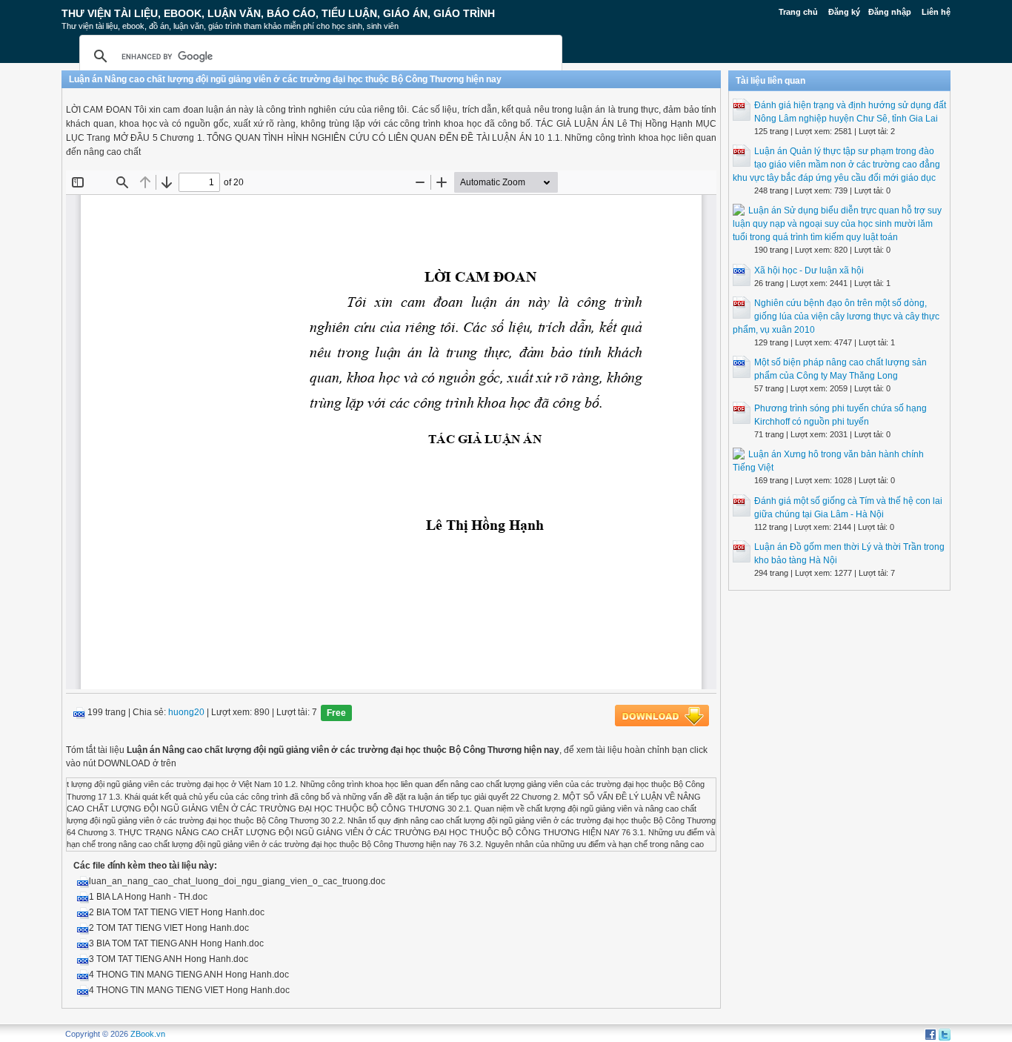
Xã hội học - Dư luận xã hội (809, 270)
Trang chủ (798, 11)
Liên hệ (936, 11)
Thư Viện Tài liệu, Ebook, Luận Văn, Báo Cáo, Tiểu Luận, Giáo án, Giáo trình (278, 13)
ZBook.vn (147, 1033)
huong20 (186, 713)
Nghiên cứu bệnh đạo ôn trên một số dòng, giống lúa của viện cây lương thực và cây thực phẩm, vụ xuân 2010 (836, 316)
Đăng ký (844, 11)
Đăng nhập (889, 11)
